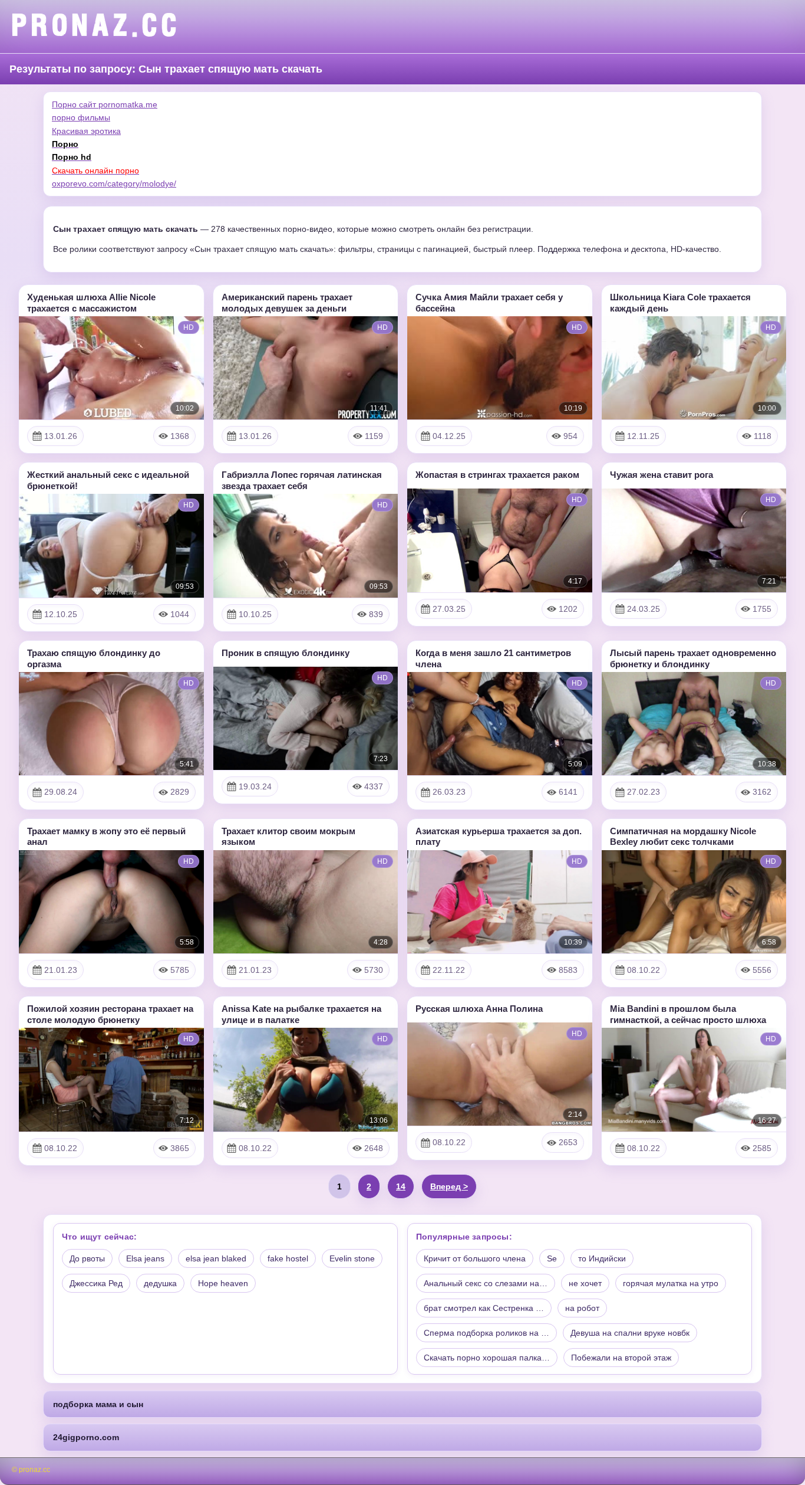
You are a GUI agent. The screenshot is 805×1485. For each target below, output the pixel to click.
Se (552, 1258)
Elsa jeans (145, 1258)
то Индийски (602, 1258)
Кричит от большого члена (475, 1258)
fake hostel (288, 1258)
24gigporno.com (86, 1437)
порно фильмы (81, 117)
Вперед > (449, 1186)
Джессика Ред (96, 1283)
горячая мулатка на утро (670, 1283)
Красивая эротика (86, 131)
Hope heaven (223, 1283)
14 (400, 1186)
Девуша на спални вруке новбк (629, 1333)
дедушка (160, 1283)
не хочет (585, 1283)
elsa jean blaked (216, 1258)
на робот (582, 1308)
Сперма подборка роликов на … (486, 1333)
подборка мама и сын (98, 1404)
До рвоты (87, 1258)
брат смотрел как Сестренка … (484, 1308)
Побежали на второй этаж (621, 1357)
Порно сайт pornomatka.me (104, 104)
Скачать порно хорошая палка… (487, 1357)
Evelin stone (352, 1258)
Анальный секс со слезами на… (485, 1283)
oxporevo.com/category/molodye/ (114, 183)
